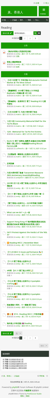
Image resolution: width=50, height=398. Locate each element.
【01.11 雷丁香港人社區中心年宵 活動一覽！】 (26, 194)
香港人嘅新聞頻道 (14, 62)
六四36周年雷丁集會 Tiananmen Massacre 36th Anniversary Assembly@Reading (25, 173)
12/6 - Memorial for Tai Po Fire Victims (24, 131)
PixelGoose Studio (34, 394)
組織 (17, 67)
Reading (6, 27)
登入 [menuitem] (47, 3)
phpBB (15, 387)
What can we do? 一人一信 (18, 212)
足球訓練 (10, 163)
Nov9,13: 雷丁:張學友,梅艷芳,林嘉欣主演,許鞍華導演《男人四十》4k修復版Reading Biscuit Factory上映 (26, 143)
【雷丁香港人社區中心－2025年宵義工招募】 (25, 203)
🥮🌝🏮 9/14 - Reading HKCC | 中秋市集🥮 (25, 314)
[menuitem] (47, 20)
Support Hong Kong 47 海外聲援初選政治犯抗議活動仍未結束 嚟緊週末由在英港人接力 (26, 222)
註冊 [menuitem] (37, 3)
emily (18, 54)
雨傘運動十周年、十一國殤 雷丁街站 (21, 305)
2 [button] (24, 38)
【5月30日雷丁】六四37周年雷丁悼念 (22, 112)
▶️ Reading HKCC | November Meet (22, 243)
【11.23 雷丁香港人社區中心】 (19, 261)
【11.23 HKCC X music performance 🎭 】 (25, 252)
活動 (17, 56)
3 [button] (30, 38)
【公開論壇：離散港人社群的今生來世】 (23, 154)
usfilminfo (20, 148)
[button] (35, 38)
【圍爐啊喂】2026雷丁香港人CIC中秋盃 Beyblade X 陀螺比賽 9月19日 (23, 91)
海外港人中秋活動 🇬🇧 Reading (19, 323)
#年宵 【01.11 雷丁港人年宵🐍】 (20, 270)
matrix (18, 85)
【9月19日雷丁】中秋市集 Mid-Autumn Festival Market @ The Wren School (27, 81)
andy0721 (20, 177)
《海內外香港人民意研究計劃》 (19, 51)
